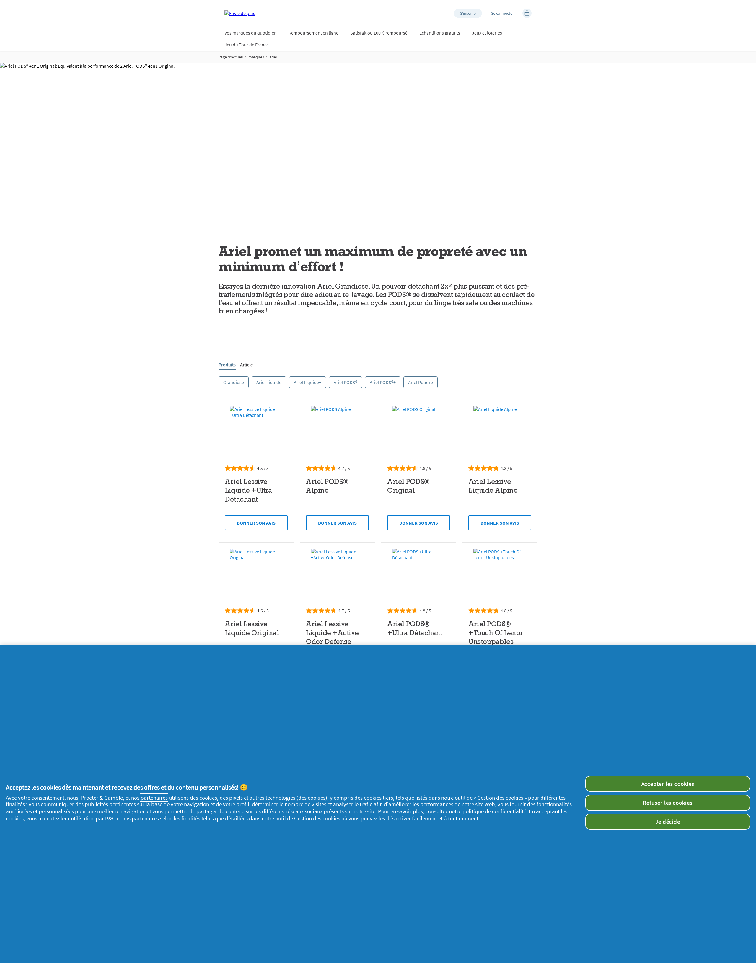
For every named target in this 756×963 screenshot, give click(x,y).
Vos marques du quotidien (250, 33)
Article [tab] (246, 364)
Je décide (667, 821)
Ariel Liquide (268, 382)
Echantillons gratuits (439, 33)
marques (256, 57)
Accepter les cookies (667, 783)
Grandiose (233, 382)
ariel (273, 57)
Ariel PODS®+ (383, 382)
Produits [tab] (227, 364)
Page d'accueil (231, 57)
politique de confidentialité (494, 811)
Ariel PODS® (345, 382)
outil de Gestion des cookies (307, 818)
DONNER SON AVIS (256, 523)
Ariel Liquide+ (307, 382)
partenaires (154, 797)
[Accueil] (239, 13)
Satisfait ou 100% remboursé (379, 33)
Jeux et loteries (487, 33)
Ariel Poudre (420, 382)
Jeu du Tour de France (246, 45)
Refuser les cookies (668, 802)
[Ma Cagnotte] (527, 13)
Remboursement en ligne (313, 33)
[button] (468, 13)
